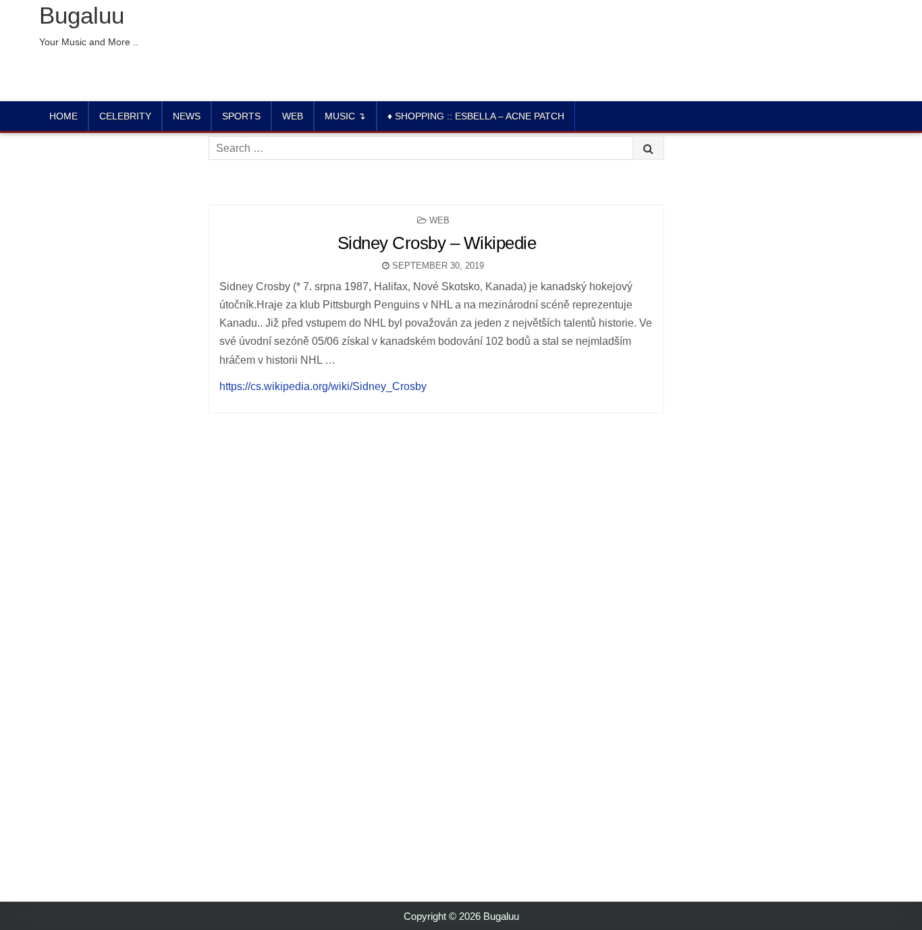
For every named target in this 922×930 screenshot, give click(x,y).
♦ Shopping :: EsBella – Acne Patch (475, 116)
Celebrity (125, 116)
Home (63, 116)
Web (292, 116)
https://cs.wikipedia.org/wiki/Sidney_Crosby (323, 386)
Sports (241, 116)
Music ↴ (345, 116)
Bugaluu (81, 15)
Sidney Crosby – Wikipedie (437, 243)
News (186, 116)
